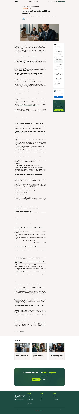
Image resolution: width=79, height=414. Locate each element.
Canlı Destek (55, 396)
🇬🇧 (37, 410)
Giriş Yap (57, 1)
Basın (41, 399)
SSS (54, 395)
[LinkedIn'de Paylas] (17, 331)
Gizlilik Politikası (55, 399)
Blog (33, 1)
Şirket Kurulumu (29, 396)
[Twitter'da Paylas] (15, 331)
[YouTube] (21, 399)
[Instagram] (17, 399)
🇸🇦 (41, 410)
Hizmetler (29, 1)
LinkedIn (59, 96)
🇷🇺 (40, 410)
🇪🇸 (38, 410)
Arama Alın (44, 379)
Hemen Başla (62, 1)
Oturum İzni (29, 395)
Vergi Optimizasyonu (30, 399)
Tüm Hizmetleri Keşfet (39, 382)
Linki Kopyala (22, 331)
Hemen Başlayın (35, 379)
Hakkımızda (42, 395)
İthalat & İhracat (29, 403)
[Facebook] (19, 399)
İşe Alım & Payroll (29, 400)
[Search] (48, 1)
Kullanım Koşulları (55, 400)
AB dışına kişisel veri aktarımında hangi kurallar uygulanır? (28, 105)
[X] (23, 399)
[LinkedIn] (15, 399)
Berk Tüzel (27, 18)
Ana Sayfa (23, 6)
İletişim (37, 1)
